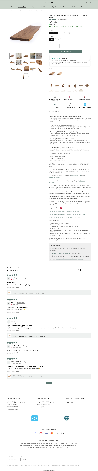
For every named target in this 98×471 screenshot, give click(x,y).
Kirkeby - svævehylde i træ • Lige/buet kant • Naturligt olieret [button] (29, 336)
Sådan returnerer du (12, 404)
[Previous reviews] (50, 61)
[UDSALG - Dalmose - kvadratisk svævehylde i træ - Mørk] (81, 85)
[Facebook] (67, 402)
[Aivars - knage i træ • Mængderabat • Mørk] (75, 85)
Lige (58, 39)
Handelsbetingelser (56, 465)
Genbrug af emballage (43, 401)
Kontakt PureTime (41, 408)
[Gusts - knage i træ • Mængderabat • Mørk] (69, 85)
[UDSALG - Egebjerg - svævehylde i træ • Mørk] (57, 85)
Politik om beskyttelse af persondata (41, 465)
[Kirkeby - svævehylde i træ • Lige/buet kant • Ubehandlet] (59, 73)
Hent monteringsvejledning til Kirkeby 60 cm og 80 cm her (67, 214)
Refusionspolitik (28, 465)
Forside (6, 10)
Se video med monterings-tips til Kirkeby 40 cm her (65, 217)
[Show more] (70, 90)
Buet (51, 39)
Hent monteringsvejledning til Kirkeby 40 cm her (64, 211)
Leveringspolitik (65, 465)
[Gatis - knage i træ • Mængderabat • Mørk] (51, 85)
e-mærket (88, 107)
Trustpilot (57, 107)
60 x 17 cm (64, 33)
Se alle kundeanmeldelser (43, 404)
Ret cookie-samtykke (49, 470)
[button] (8, 2)
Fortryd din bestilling (12, 409)
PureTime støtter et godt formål (45, 402)
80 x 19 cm (74, 33)
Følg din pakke (11, 401)
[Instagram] (72, 402)
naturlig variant (76, 175)
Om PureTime (40, 406)
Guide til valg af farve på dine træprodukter (69, 259)
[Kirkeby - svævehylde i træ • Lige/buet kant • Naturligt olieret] (52, 73)
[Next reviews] (90, 61)
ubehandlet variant (54, 177)
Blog (8, 408)
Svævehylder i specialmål (14, 406)
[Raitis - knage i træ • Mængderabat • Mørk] (63, 85)
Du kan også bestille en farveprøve (60, 253)
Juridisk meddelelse (74, 465)
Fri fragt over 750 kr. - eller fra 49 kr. (17, 402)
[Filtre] (78, 270)
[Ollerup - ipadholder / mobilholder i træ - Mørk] (87, 85)
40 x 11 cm (53, 33)
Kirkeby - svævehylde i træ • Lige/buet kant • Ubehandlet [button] (28, 293)
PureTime (13, 465)
